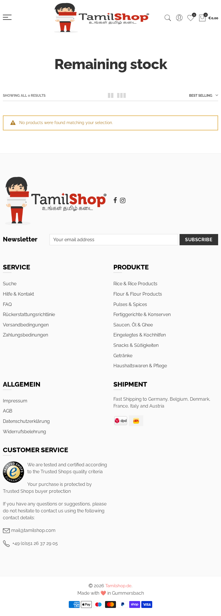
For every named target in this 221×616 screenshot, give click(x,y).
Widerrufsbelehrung (24, 431)
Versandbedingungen (26, 325)
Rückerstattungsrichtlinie (29, 314)
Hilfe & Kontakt (18, 294)
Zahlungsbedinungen (25, 335)
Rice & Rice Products (135, 283)
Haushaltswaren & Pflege (140, 365)
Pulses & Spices (130, 304)
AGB (7, 411)
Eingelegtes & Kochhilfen (139, 335)
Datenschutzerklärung (26, 421)
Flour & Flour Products (137, 294)
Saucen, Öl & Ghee (133, 325)
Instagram (122, 200)
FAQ (7, 304)
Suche (9, 283)
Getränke (122, 355)
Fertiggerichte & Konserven (142, 314)
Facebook (115, 200)
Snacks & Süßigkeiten (136, 345)
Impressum (15, 401)
